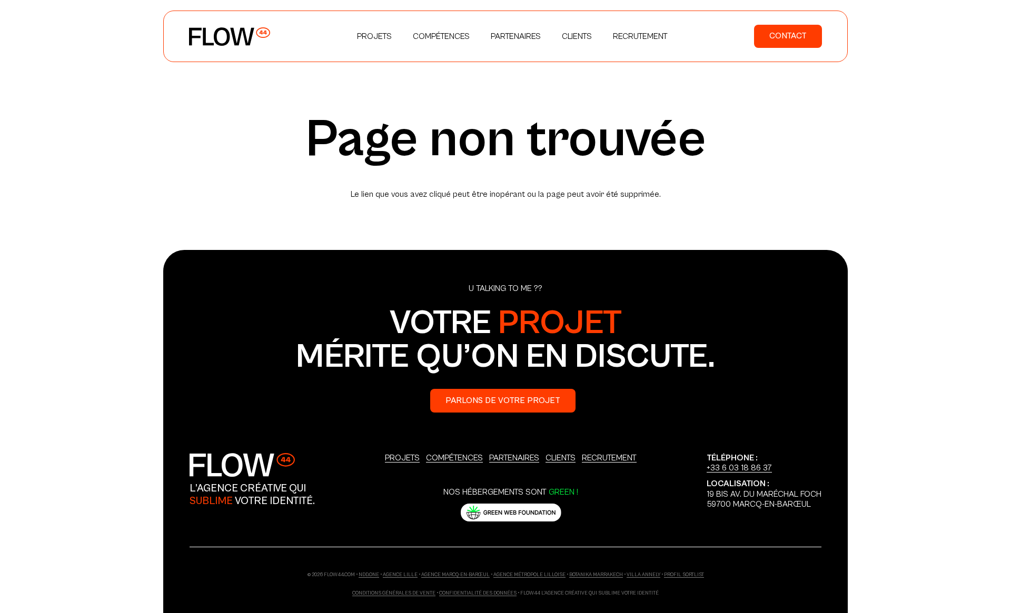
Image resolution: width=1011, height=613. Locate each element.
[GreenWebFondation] (511, 512)
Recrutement (609, 458)
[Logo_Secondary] (242, 465)
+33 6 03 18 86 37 (739, 468)
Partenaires (514, 458)
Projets (402, 458)
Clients (561, 458)
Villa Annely (643, 575)
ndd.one (369, 575)
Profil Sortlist (684, 575)
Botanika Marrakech (596, 575)
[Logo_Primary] (229, 36)
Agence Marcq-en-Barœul (455, 575)
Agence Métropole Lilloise (529, 575)
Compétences (454, 458)
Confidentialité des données (478, 593)
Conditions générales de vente (393, 593)
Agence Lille (400, 575)
